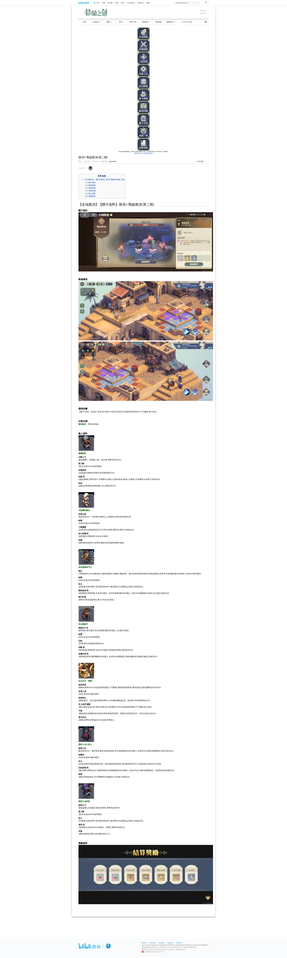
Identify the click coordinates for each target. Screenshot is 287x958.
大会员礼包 (131, 3)
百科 (121, 22)
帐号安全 (153, 943)
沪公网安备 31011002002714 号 (154, 952)
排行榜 (110, 3)
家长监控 (170, 943)
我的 (148, 3)
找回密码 (161, 943)
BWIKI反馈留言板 (148, 153)
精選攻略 (158, 22)
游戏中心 (144, 943)
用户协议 (179, 943)
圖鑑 (108, 22)
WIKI (122, 3)
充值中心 (141, 3)
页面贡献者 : (82, 168)
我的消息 (203, 11)
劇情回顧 (145, 22)
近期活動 (96, 22)
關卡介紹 (133, 22)
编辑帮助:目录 (138, 153)
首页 (103, 3)
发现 (116, 3)
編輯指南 (170, 22)
